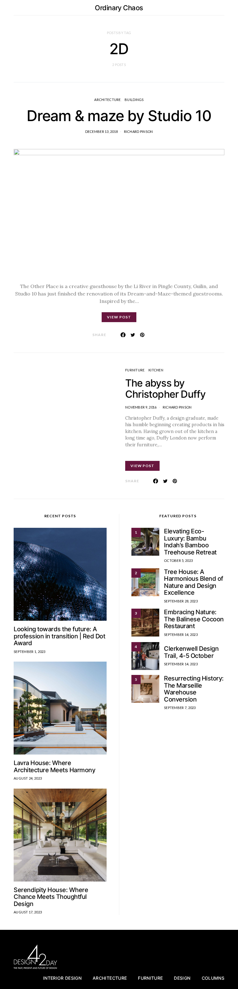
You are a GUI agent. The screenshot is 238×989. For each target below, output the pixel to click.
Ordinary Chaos (119, 8)
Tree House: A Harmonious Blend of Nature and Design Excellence (193, 582)
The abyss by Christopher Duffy (165, 388)
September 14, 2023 (181, 634)
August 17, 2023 (28, 912)
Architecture (107, 100)
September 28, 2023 (181, 601)
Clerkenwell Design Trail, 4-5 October (191, 652)
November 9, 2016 (140, 407)
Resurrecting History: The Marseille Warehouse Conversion (194, 689)
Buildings (134, 100)
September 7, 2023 (180, 708)
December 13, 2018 (101, 131)
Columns (213, 978)
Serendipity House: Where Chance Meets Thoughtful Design (51, 897)
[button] (222, 7)
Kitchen (155, 370)
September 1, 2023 (30, 652)
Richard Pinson (138, 131)
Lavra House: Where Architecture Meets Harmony (54, 766)
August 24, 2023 (28, 778)
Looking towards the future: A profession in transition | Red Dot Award (59, 636)
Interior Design (62, 978)
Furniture (134, 370)
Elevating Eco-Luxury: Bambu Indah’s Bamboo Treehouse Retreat (190, 541)
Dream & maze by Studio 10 (119, 116)
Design (182, 978)
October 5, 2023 (178, 560)
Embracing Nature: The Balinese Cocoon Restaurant (194, 619)
